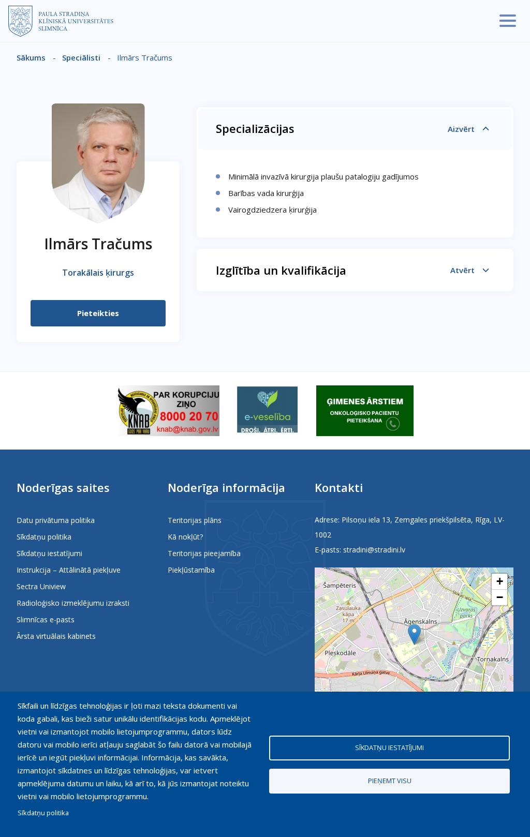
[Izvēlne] (507, 20)
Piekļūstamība (191, 570)
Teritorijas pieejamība (204, 553)
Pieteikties (98, 313)
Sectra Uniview (41, 586)
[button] (414, 634)
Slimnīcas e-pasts (46, 619)
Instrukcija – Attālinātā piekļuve (69, 570)
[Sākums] (60, 21)
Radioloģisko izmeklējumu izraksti (73, 603)
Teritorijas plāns (195, 520)
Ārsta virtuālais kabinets (56, 636)
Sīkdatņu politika (44, 537)
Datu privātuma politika (56, 520)
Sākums (31, 57)
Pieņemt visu (389, 780)
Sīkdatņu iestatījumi (49, 553)
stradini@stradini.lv (374, 550)
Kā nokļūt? (185, 537)
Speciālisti (81, 57)
